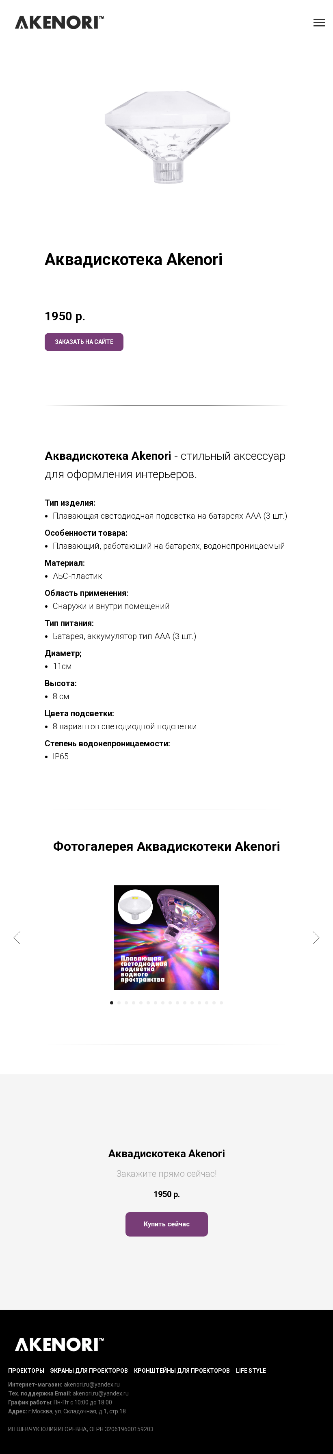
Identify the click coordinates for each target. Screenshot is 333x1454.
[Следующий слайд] (316, 937)
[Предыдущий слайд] (16, 937)
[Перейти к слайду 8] (162, 1002)
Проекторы (26, 1370)
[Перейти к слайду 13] (199, 1002)
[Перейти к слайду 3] (126, 1002)
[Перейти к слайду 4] (133, 1002)
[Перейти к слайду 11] (184, 1002)
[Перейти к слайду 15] (214, 1002)
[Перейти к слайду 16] (221, 1002)
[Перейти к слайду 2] (119, 1002)
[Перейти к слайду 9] (170, 1002)
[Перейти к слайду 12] (192, 1002)
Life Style (251, 1370)
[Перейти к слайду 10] (177, 1002)
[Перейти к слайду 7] (155, 1002)
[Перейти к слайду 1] (111, 1002)
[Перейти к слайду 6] (148, 1002)
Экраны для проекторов (89, 1370)
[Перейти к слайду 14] (206, 1002)
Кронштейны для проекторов (182, 1370)
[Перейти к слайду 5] (141, 1002)
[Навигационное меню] (319, 23)
